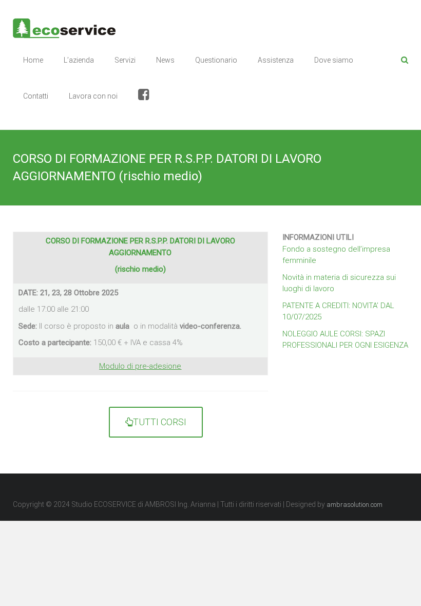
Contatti (35, 96)
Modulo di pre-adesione (140, 366)
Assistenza (276, 60)
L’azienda (79, 60)
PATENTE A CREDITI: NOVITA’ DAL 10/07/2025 (338, 311)
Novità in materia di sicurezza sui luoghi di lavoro (339, 283)
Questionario (216, 60)
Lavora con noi (93, 96)
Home (33, 60)
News (165, 60)
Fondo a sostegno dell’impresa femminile (336, 255)
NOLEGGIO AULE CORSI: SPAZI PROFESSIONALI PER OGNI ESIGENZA (345, 339)
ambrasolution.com (354, 504)
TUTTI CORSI (159, 421)
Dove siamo (333, 60)
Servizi (125, 60)
